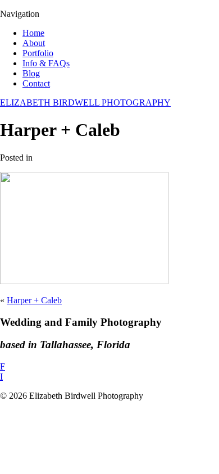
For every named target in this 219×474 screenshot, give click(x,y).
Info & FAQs (46, 63)
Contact (36, 83)
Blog (31, 73)
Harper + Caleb (34, 300)
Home (33, 33)
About (33, 43)
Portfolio (37, 53)
